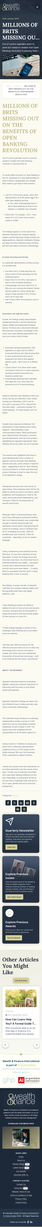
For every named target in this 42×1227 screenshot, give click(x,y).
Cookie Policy (21, 1202)
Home (8, 86)
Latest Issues (18, 1168)
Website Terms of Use (21, 1192)
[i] (28, 563)
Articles (18, 86)
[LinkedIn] (21, 802)
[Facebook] (8, 802)
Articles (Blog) (18, 1164)
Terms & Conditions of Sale (21, 1195)
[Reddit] (27, 802)
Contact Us (21, 1184)
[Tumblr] (34, 802)
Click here (9, 930)
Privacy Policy (21, 1199)
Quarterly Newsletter (19, 830)
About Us (21, 1160)
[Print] (24, 809)
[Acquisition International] (14, 1080)
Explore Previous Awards (16, 924)
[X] (14, 802)
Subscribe (18, 1188)
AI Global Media (26, 1065)
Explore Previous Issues (16, 876)
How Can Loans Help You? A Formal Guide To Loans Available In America (20, 1022)
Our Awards (21, 1171)
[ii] (29, 568)
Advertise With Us (21, 1175)
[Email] (17, 809)
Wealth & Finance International (25, 1213)
